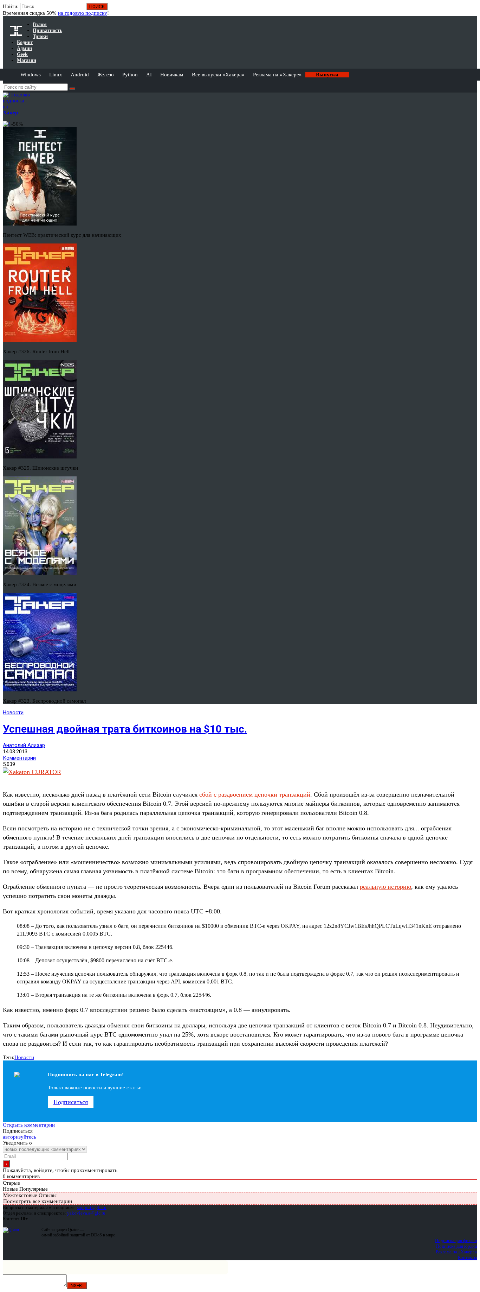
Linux (55, 74)
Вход (472, 10)
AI (149, 74)
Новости (13, 712)
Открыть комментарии (29, 1125)
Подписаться (70, 1102)
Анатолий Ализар (24, 745)
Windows (30, 74)
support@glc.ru (91, 1207)
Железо (105, 74)
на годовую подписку (82, 13)
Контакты (467, 1257)
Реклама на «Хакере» (277, 74)
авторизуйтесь (19, 1137)
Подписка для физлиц (456, 1240)
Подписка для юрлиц (456, 1246)
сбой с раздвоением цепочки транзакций (254, 794)
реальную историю (385, 886)
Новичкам (171, 74)
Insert (77, 1285)
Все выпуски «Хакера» (218, 74)
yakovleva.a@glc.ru (86, 1213)
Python (130, 74)
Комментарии (19, 758)
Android (80, 74)
